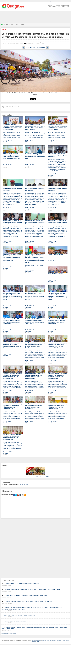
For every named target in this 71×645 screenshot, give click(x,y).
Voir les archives (23, 484)
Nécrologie (49, 1)
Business (32, 1)
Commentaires (45, 640)
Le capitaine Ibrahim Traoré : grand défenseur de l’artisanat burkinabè (21, 583)
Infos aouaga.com (36, 640)
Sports (27, 1)
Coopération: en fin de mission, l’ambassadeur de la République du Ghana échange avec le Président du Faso (32, 589)
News (36, 1)
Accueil (16, 1)
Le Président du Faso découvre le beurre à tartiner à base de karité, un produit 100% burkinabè (28, 601)
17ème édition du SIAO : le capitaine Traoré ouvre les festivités (19, 615)
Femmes (44, 1)
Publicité (54, 1)
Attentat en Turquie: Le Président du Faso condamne (17, 621)
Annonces (40, 1)
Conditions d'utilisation (55, 640)
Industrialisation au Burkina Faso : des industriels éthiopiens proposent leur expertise (25, 595)
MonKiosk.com (22, 1)
